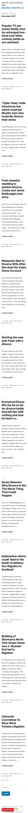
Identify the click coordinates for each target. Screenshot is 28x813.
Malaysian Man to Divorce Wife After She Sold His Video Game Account (14, 265)
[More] (22, 8)
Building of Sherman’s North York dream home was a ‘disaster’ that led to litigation (13, 644)
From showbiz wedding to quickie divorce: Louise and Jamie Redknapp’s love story (13, 189)
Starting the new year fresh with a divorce (12, 341)
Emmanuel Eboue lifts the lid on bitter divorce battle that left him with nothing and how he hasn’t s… (13, 410)
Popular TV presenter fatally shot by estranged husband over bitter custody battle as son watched (14, 34)
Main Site (16, 8)
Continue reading (8, 78)
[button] (7, 810)
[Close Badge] (22, 807)
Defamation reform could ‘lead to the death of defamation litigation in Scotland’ (14, 563)
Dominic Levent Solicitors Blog (10, 806)
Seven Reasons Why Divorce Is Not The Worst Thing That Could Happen (14, 488)
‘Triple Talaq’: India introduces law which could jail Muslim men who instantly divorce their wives (13, 111)
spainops (5, 86)
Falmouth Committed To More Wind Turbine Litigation (13, 721)
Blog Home (6, 8)
